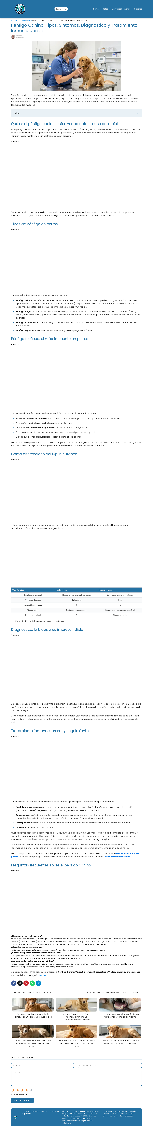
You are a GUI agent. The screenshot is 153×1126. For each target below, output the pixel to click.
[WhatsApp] (32, 983)
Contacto (25, 1111)
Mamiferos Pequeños (121, 9)
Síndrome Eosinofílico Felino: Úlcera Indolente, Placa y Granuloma (113, 992)
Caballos (138, 9)
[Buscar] (65, 9)
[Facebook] (13, 983)
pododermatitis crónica (117, 856)
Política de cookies (39, 1111)
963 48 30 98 (82, 1116)
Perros (96, 9)
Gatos (105, 9)
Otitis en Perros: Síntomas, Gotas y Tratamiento (32, 992)
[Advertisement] (76, 159)
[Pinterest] (26, 983)
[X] (20, 983)
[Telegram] (38, 983)
